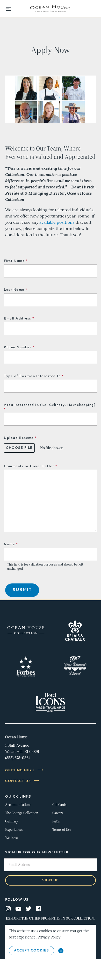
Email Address (19, 318)
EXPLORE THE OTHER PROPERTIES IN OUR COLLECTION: (50, 918)
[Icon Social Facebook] (38, 909)
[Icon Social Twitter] (28, 909)
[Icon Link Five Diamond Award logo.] (75, 666)
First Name (16, 261)
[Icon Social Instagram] (8, 909)
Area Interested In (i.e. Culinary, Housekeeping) (50, 407)
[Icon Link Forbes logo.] (26, 666)
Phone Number (19, 347)
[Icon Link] (26, 630)
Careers (57, 813)
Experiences (14, 829)
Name (11, 544)
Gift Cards (59, 804)
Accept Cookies (31, 950)
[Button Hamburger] (11, 9)
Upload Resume (20, 438)
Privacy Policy (49, 938)
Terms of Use (61, 829)
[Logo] (50, 8)
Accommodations (18, 804)
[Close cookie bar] (60, 950)
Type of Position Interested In (34, 376)
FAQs (56, 821)
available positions (56, 223)
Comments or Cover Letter (30, 466)
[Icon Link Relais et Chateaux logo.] (75, 630)
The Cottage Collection (21, 813)
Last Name (15, 289)
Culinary (11, 821)
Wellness (11, 837)
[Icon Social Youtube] (18, 909)
